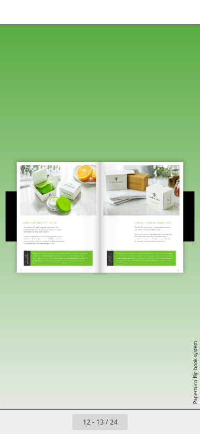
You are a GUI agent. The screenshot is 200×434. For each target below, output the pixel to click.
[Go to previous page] (60, 422)
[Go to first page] (35, 422)
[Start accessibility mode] (64, 12)
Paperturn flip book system (195, 372)
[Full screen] (184, 12)
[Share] (160, 12)
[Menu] (15, 12)
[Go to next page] (140, 422)
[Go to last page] (164, 422)
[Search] (40, 12)
